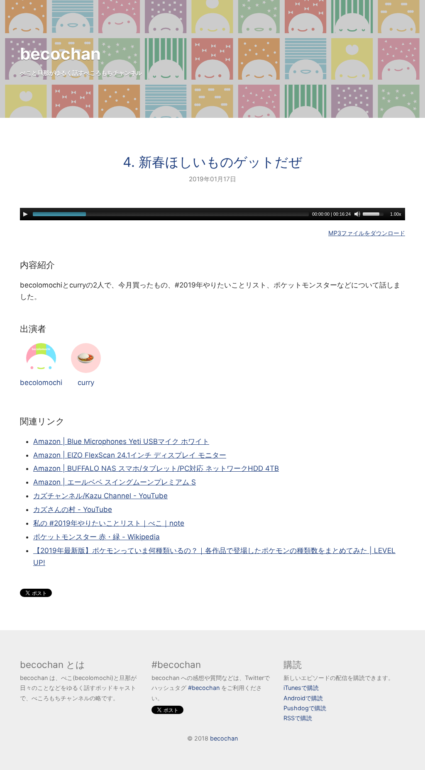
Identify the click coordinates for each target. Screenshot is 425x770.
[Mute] (357, 214)
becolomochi (41, 382)
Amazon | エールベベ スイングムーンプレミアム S (114, 482)
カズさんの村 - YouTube (72, 509)
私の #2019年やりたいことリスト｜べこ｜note (108, 523)
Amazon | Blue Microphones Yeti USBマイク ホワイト (121, 441)
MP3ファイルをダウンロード (366, 232)
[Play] (25, 214)
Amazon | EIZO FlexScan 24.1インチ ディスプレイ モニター (129, 455)
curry (86, 382)
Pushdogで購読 (304, 708)
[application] (212, 214)
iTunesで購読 (301, 687)
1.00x (395, 214)
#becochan (204, 687)
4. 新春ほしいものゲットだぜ (212, 162)
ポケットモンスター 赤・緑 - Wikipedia (96, 537)
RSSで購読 (297, 717)
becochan (60, 54)
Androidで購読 (303, 698)
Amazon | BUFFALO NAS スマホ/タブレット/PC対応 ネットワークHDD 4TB (156, 468)
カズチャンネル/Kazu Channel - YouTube (100, 496)
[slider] (374, 213)
